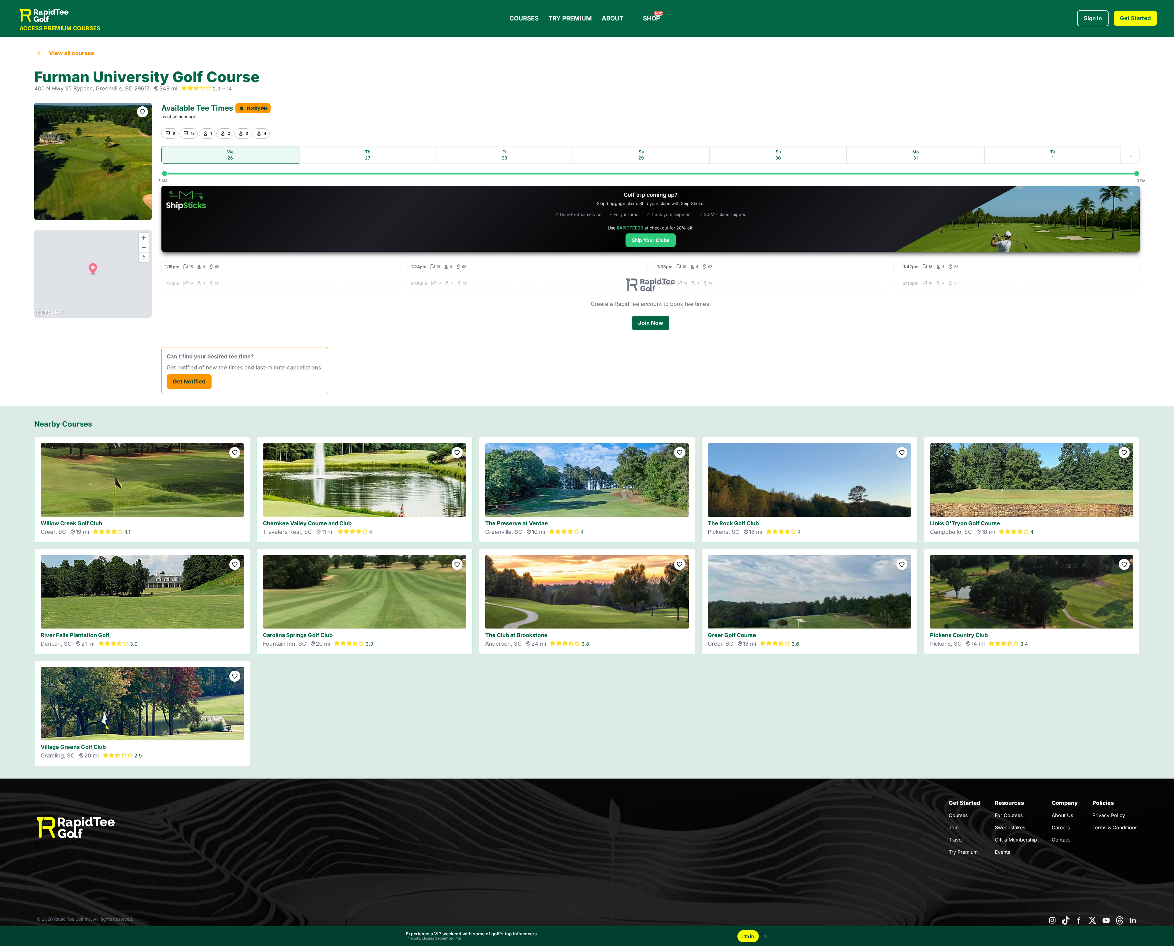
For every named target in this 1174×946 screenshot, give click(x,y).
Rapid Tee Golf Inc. (73, 919)
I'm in (748, 936)
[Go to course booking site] (93, 161)
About (612, 18)
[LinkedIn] (1133, 920)
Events (1002, 852)
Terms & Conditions (1114, 827)
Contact (1061, 840)
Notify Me (257, 108)
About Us (1062, 815)
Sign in (1093, 18)
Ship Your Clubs (651, 240)
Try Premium (570, 18)
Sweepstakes (1010, 827)
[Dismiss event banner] (765, 936)
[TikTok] (1065, 920)
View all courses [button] (71, 53)
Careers (1061, 827)
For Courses (1009, 815)
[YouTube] (1106, 920)
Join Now (650, 323)
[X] (1092, 920)
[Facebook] (1079, 920)
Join (953, 827)
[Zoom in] (144, 238)
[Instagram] (1052, 920)
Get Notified (189, 381)
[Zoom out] (144, 247)
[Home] (60, 15)
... (1130, 154)
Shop (652, 17)
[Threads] (1119, 920)
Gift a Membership (1016, 840)
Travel (956, 840)
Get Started (1135, 18)
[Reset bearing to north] (144, 257)
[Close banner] (1132, 193)
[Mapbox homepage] (49, 312)
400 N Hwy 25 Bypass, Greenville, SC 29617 (92, 88)
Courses (524, 18)
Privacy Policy (1108, 815)
